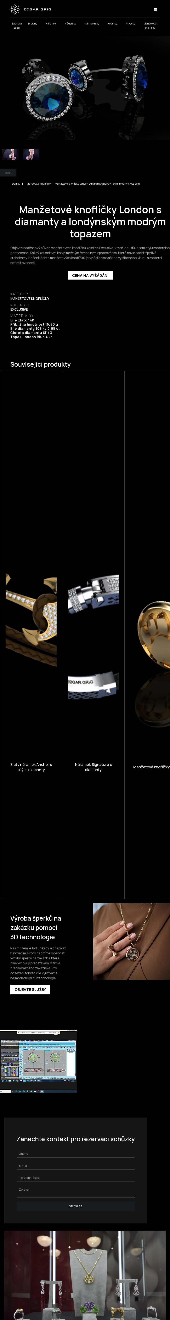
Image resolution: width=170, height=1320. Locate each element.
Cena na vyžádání (90, 275)
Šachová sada (17, 25)
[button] (155, 10)
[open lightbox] (85, 86)
